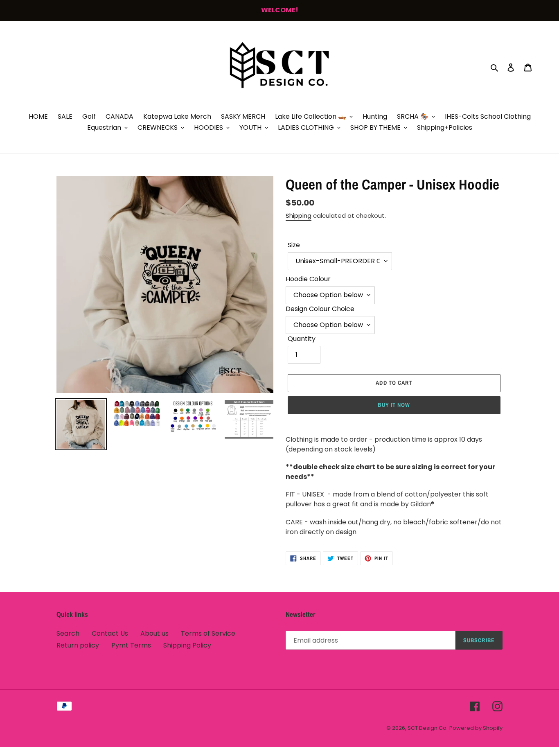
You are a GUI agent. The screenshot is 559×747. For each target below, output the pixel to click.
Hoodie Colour (308, 279)
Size (294, 245)
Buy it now (394, 404)
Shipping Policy (187, 645)
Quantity (302, 338)
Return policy (77, 645)
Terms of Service (208, 633)
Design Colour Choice (320, 309)
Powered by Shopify (476, 728)
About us (154, 633)
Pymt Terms (131, 645)
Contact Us (110, 633)
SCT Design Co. (428, 728)
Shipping (298, 215)
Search (67, 633)
